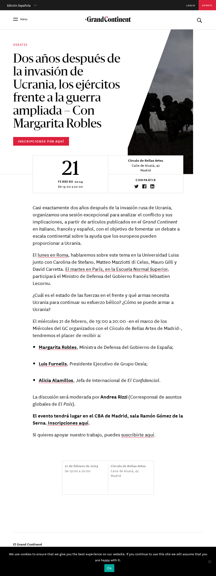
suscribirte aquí (137, 434)
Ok (109, 568)
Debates (20, 44)
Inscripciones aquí (67, 422)
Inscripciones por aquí (41, 141)
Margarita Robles (58, 346)
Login (190, 5)
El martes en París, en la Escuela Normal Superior (116, 268)
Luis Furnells (53, 363)
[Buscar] (199, 19)
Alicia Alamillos (56, 379)
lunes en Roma (53, 254)
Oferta (207, 5)
